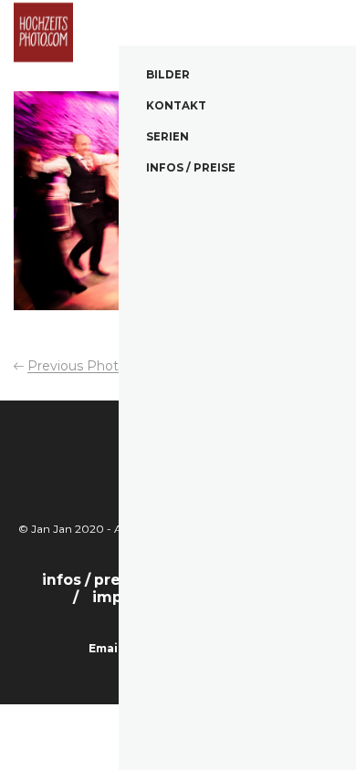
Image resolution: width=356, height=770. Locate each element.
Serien (167, 136)
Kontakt (176, 105)
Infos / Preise (191, 167)
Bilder (168, 74)
